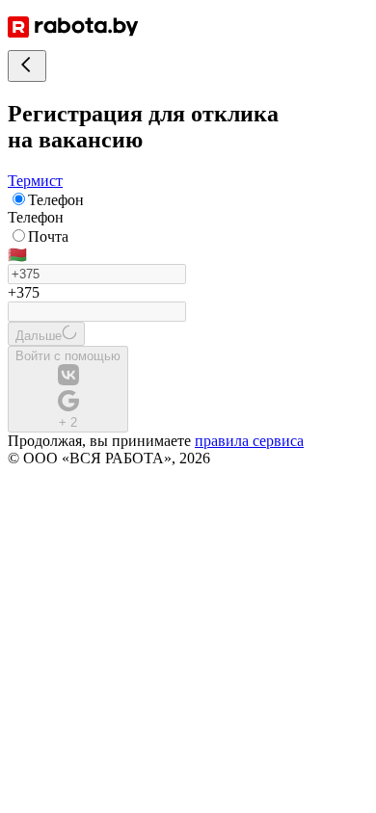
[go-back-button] (27, 66)
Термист (35, 180)
